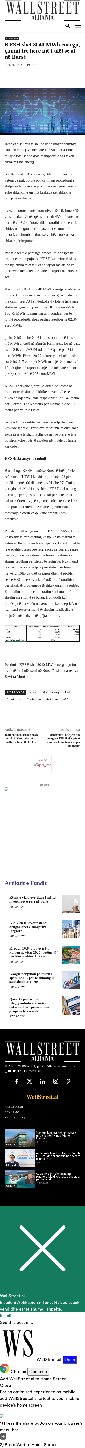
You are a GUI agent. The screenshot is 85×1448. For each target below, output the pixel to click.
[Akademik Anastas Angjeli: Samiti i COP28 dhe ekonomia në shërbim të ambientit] (20, 1158)
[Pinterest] (46, 76)
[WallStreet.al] (42, 10)
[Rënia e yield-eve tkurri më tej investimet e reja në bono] (71, 904)
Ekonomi (12, 38)
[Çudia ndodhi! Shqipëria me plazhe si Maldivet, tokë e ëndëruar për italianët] (20, 1179)
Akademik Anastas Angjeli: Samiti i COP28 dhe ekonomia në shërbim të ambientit (58, 1156)
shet (48, 699)
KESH (10, 699)
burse (32, 692)
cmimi (44, 692)
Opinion (10, 1144)
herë (67, 692)
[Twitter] (35, 76)
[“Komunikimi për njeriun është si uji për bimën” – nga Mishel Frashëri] (20, 1138)
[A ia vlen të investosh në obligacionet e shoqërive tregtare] (71, 929)
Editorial (11, 1165)
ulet (65, 699)
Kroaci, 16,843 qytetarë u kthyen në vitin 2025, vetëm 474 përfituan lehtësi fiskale (34, 952)
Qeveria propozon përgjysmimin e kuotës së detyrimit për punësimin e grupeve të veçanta (29, 1005)
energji (56, 692)
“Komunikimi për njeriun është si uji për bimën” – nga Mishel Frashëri (56, 1135)
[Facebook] (24, 76)
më (20, 699)
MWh (30, 699)
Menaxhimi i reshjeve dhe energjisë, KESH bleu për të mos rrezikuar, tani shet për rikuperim (63, 740)
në (39, 699)
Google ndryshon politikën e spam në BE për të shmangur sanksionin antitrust (31, 977)
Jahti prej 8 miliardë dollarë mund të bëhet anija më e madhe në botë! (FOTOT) (21, 738)
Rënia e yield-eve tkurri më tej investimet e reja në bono (32, 899)
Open (69, 1359)
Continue (38, 1371)
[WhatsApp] (57, 76)
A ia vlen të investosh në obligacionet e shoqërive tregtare (28, 927)
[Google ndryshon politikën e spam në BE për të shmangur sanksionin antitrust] (71, 980)
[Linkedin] (67, 76)
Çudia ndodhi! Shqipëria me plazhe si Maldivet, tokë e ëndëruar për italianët (58, 1176)
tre (57, 699)
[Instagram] (55, 1082)
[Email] (78, 76)
